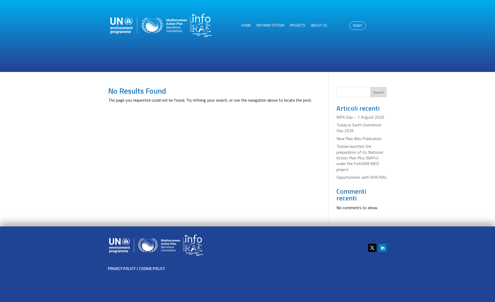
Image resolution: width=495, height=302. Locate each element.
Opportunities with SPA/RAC (361, 177)
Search (378, 92)
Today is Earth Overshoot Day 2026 (359, 128)
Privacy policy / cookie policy (136, 269)
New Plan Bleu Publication (359, 138)
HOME (246, 25)
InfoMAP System (270, 25)
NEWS (357, 25)
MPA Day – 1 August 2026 (360, 117)
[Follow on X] (372, 248)
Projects (297, 25)
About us (319, 25)
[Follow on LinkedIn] (382, 248)
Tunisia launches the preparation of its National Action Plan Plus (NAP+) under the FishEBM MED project (359, 158)
